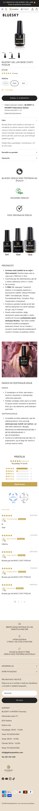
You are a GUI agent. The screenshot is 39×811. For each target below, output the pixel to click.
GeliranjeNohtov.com (13, 803)
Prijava (19, 700)
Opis (3, 120)
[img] (7, 516)
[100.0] (13, 497)
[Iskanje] (7, 9)
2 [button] (18, 602)
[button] (10, 468)
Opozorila (5, 158)
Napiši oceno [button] (19, 484)
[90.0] (24, 497)
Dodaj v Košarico (19, 98)
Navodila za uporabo (10, 152)
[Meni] (2, 9)
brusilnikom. (15, 435)
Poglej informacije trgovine (13, 113)
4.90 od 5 (25, 461)
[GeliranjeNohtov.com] (19, 9)
